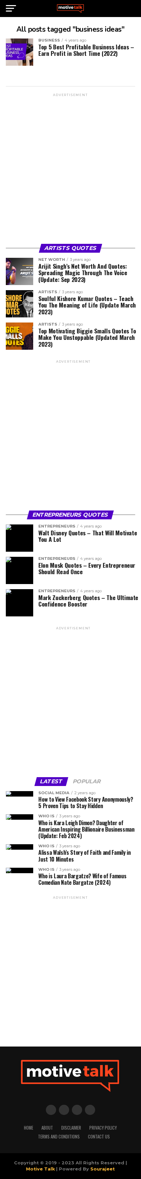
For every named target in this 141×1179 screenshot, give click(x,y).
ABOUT (47, 1128)
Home (28, 1128)
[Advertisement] (70, 168)
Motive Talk (40, 1169)
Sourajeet (102, 1169)
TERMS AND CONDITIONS (59, 1136)
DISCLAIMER (71, 1128)
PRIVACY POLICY (103, 1128)
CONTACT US (99, 1136)
